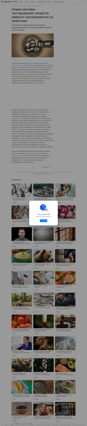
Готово (43, 220)
